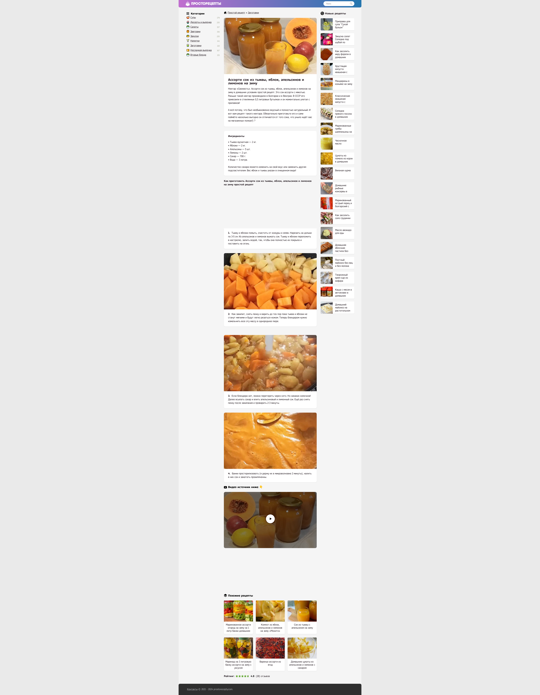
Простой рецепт (236, 12)
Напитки (195, 41)
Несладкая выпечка (201, 50)
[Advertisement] (270, 209)
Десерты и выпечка (201, 22)
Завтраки (195, 31)
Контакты (192, 689)
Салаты (194, 27)
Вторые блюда (198, 55)
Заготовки (195, 45)
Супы (193, 17)
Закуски (194, 36)
